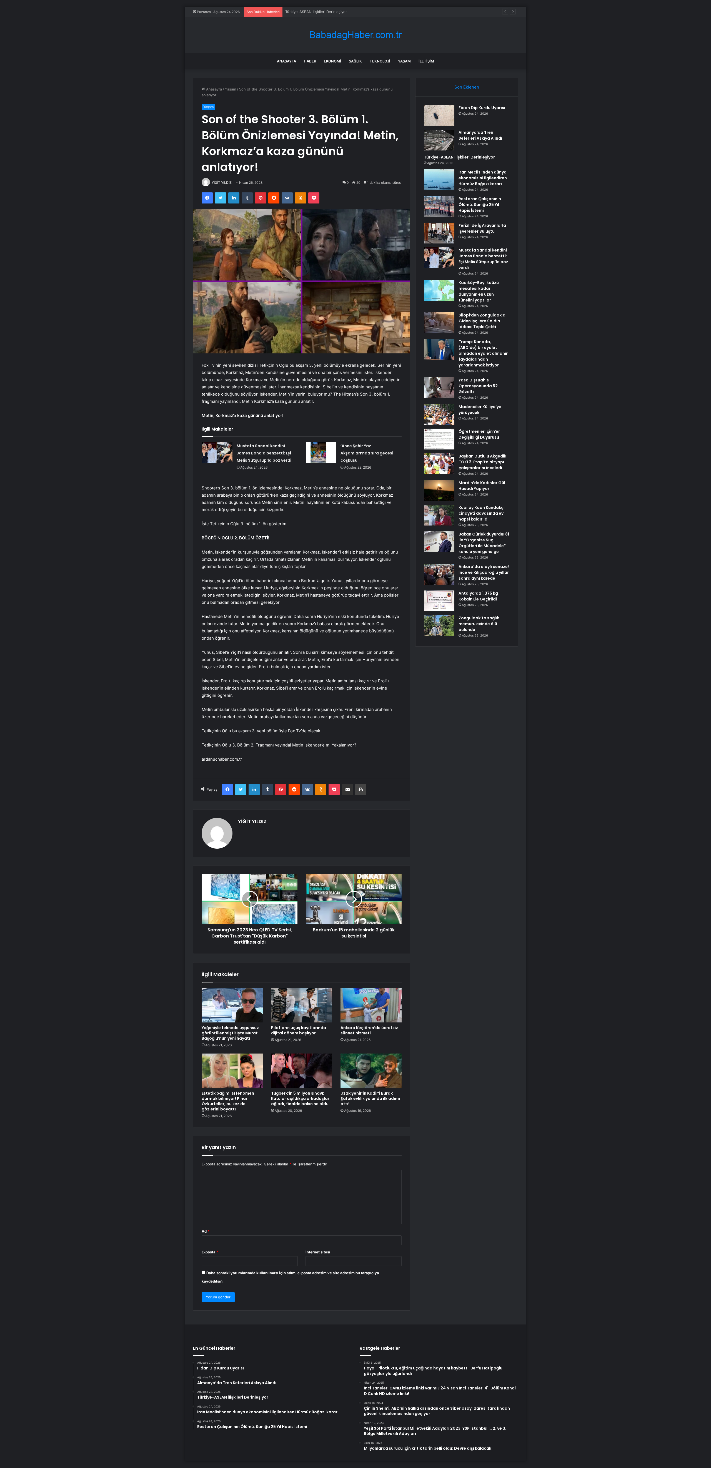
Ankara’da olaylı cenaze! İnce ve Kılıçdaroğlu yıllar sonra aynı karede (484, 572)
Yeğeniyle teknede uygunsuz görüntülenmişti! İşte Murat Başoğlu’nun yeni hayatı (230, 1033)
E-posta (210, 1252)
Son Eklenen (466, 87)
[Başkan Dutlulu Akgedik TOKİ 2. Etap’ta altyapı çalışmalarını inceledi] (439, 463)
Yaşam (404, 61)
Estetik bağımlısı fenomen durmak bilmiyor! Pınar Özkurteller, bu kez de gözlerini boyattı (228, 1101)
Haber (310, 61)
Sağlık (355, 61)
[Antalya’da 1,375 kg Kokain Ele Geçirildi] (439, 600)
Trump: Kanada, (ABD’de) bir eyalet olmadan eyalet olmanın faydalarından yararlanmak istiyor (484, 353)
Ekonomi (332, 61)
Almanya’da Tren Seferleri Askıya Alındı (480, 135)
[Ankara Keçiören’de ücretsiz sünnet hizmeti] (371, 1005)
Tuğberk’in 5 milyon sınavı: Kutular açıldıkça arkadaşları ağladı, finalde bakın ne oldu (301, 1098)
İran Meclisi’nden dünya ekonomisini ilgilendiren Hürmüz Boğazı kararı (345, 11)
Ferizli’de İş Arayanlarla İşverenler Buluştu (482, 228)
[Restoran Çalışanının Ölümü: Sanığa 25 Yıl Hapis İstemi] (439, 206)
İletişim (426, 61)
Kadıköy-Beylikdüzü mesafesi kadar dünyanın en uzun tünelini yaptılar (479, 291)
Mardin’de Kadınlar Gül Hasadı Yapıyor (482, 485)
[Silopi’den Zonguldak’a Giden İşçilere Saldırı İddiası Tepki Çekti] (439, 322)
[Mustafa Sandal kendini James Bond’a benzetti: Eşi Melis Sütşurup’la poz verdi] (217, 452)
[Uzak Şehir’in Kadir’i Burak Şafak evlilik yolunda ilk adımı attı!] (371, 1071)
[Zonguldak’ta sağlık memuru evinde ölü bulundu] (439, 625)
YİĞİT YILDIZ (222, 182)
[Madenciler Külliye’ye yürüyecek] (439, 414)
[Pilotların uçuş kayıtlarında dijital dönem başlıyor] (301, 1005)
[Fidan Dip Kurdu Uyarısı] (439, 115)
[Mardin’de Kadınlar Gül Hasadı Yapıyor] (439, 490)
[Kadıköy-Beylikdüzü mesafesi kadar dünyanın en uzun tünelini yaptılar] (439, 290)
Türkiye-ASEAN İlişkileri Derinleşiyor (459, 157)
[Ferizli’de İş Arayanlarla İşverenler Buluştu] (439, 233)
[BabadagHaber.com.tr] (355, 35)
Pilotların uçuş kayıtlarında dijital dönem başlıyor (298, 1030)
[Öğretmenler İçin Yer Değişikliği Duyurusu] (439, 439)
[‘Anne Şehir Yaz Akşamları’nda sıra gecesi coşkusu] (321, 452)
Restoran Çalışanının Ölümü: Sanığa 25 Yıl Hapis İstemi (480, 204)
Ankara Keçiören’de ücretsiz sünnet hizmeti (369, 1030)
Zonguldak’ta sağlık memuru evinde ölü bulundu (479, 623)
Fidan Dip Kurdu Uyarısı (482, 107)
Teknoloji (380, 61)
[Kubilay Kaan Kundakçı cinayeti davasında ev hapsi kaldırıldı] (439, 515)
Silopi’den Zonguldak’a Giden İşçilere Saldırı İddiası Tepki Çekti (482, 321)
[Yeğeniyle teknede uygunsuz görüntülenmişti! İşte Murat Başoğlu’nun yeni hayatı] (232, 1005)
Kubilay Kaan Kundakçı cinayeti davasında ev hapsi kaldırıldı (482, 513)
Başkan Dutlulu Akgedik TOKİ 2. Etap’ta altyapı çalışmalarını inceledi (482, 462)
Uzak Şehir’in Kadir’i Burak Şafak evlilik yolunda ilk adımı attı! (370, 1098)
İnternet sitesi (318, 1252)
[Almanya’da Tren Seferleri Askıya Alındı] (439, 140)
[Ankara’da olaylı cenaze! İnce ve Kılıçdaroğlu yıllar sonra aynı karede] (439, 574)
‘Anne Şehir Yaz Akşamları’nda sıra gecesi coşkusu (367, 453)
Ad (205, 1231)
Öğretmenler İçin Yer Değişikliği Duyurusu (479, 434)
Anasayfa (286, 61)
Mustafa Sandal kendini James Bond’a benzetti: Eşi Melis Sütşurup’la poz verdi (264, 453)
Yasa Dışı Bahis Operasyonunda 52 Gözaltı (478, 385)
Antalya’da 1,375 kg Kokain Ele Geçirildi (478, 596)
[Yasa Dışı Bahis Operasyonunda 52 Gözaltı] (439, 387)
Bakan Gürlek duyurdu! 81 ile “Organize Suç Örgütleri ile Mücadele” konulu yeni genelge (484, 542)
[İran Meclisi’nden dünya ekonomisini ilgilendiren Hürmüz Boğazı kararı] (439, 179)
